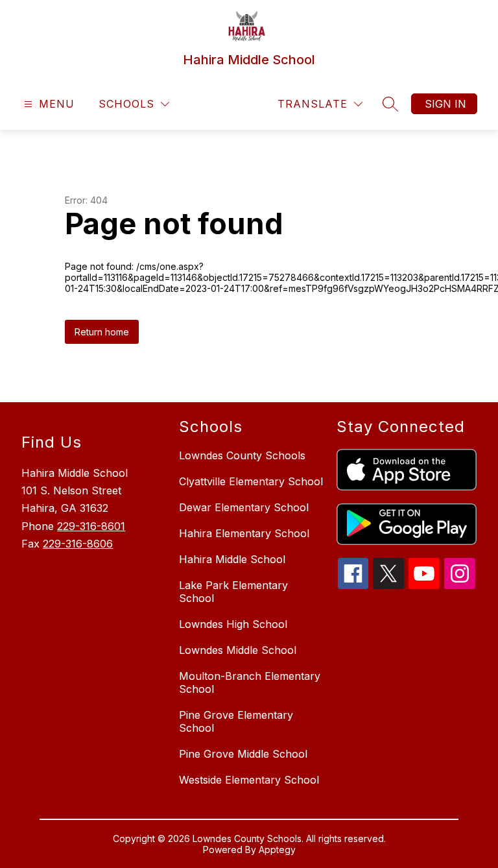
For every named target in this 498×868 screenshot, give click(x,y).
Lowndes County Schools (242, 455)
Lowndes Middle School (237, 650)
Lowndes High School (233, 624)
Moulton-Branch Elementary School (249, 682)
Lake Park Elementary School (233, 592)
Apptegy (277, 849)
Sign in (445, 103)
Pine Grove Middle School (243, 753)
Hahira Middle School (232, 559)
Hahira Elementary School (244, 533)
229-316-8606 (78, 543)
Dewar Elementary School (244, 507)
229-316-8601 (91, 526)
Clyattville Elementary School (251, 481)
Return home (102, 331)
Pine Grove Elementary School (236, 721)
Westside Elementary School (249, 779)
